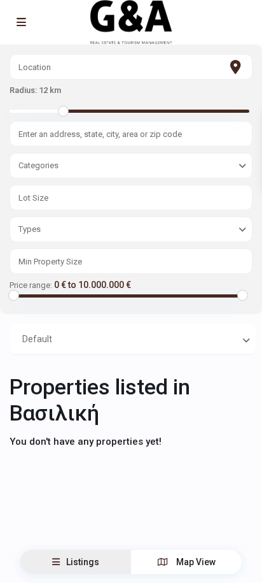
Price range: (31, 285)
